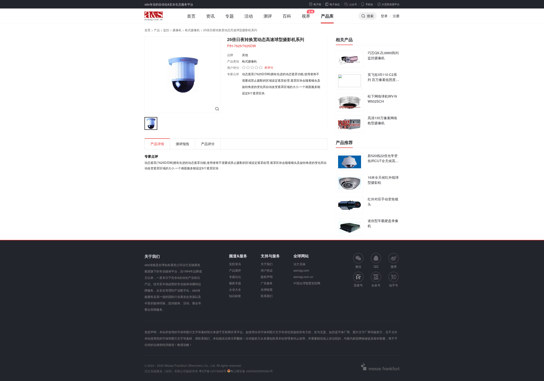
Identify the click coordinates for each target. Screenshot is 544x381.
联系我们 (267, 296)
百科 (287, 16)
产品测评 (235, 270)
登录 (384, 15)
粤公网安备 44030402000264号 (251, 371)
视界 (306, 16)
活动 (248, 16)
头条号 (375, 285)
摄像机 (177, 30)
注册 (396, 15)
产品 (157, 30)
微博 (394, 266)
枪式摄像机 (192, 30)
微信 (358, 261)
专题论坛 (235, 277)
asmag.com (301, 270)
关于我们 (267, 264)
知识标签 (235, 296)
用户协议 (267, 270)
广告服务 (267, 283)
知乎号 (393, 285)
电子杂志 (335, 4)
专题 (229, 16)
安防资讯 (235, 264)
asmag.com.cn (303, 277)
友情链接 (267, 289)
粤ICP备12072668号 (212, 371)
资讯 (210, 16)
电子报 (317, 4)
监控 (166, 30)
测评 (268, 16)
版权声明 (267, 277)
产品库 (327, 16)
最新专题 (235, 283)
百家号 (358, 285)
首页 (191, 16)
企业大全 (235, 289)
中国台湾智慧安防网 (306, 283)
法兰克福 (299, 264)
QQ (376, 266)
